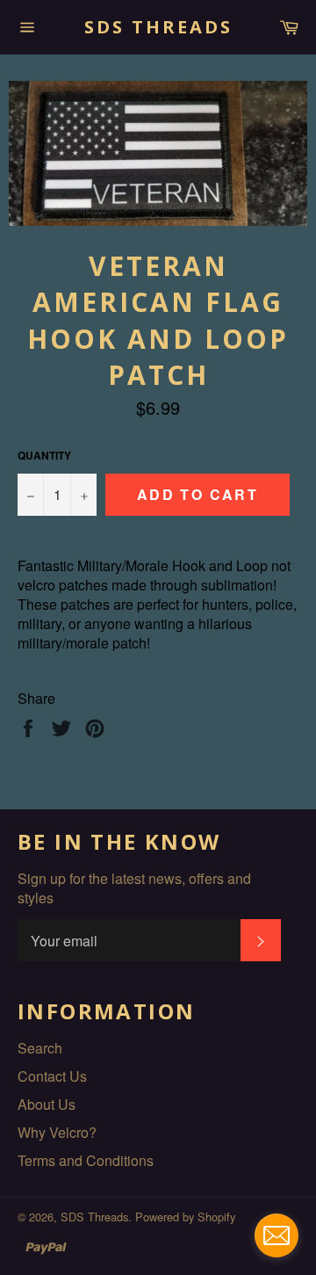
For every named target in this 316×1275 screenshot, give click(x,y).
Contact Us (52, 1076)
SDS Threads (158, 27)
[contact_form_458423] (276, 1235)
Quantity (44, 455)
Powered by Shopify (185, 1216)
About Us (46, 1104)
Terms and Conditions (86, 1160)
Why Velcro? (57, 1132)
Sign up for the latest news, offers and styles (134, 888)
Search (40, 1048)
